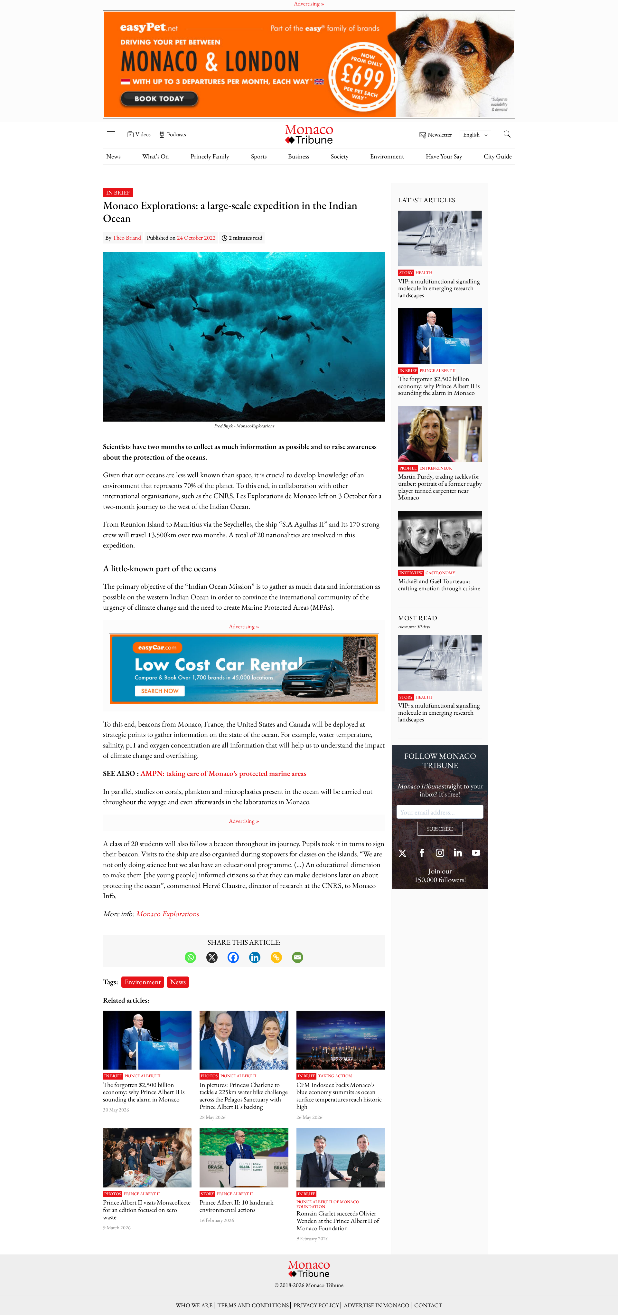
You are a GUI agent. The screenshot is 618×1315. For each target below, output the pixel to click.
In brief (118, 192)
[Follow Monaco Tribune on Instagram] (440, 853)
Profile (408, 468)
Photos (209, 1076)
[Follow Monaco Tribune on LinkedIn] (458, 853)
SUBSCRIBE (440, 828)
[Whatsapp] (190, 957)
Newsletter (440, 134)
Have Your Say (444, 156)
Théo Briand (127, 237)
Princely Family (210, 156)
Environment (387, 156)
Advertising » (244, 626)
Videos (143, 134)
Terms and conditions (253, 1305)
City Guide (498, 156)
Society (340, 156)
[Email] (297, 957)
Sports (259, 156)
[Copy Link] (276, 957)
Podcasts (176, 134)
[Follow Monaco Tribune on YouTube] (476, 853)
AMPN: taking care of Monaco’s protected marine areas (223, 773)
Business (298, 156)
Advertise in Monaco (376, 1305)
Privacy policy (316, 1305)
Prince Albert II (143, 1076)
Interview (411, 573)
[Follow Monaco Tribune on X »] (404, 853)
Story (207, 1194)
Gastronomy (440, 573)
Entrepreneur (435, 468)
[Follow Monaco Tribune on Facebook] (422, 853)
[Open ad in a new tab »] (309, 64)
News (113, 156)
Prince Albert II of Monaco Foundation (327, 1204)
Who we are (194, 1305)
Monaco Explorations (167, 914)
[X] (212, 957)
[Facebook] (233, 957)
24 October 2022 (196, 237)
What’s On (155, 156)
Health (424, 273)
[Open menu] (111, 130)
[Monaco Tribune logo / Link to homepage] (309, 133)
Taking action (335, 1076)
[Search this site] (507, 135)
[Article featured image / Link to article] (147, 1040)
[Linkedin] (254, 957)
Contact (428, 1305)
